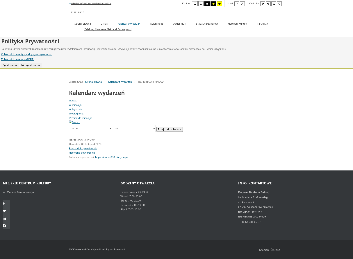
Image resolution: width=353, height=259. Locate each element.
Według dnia (76, 113)
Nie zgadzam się (31, 65)
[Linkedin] (6, 218)
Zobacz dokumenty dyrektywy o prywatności (26, 54)
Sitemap (264, 249)
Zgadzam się (10, 65)
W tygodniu (75, 109)
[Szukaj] (74, 122)
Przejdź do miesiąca (80, 117)
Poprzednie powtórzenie (83, 148)
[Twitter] (6, 211)
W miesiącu (75, 104)
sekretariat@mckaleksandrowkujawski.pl (91, 3)
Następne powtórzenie (82, 152)
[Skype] (6, 225)
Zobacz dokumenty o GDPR (17, 59)
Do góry (275, 249)
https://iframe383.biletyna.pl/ (111, 157)
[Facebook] (6, 203)
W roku (73, 100)
